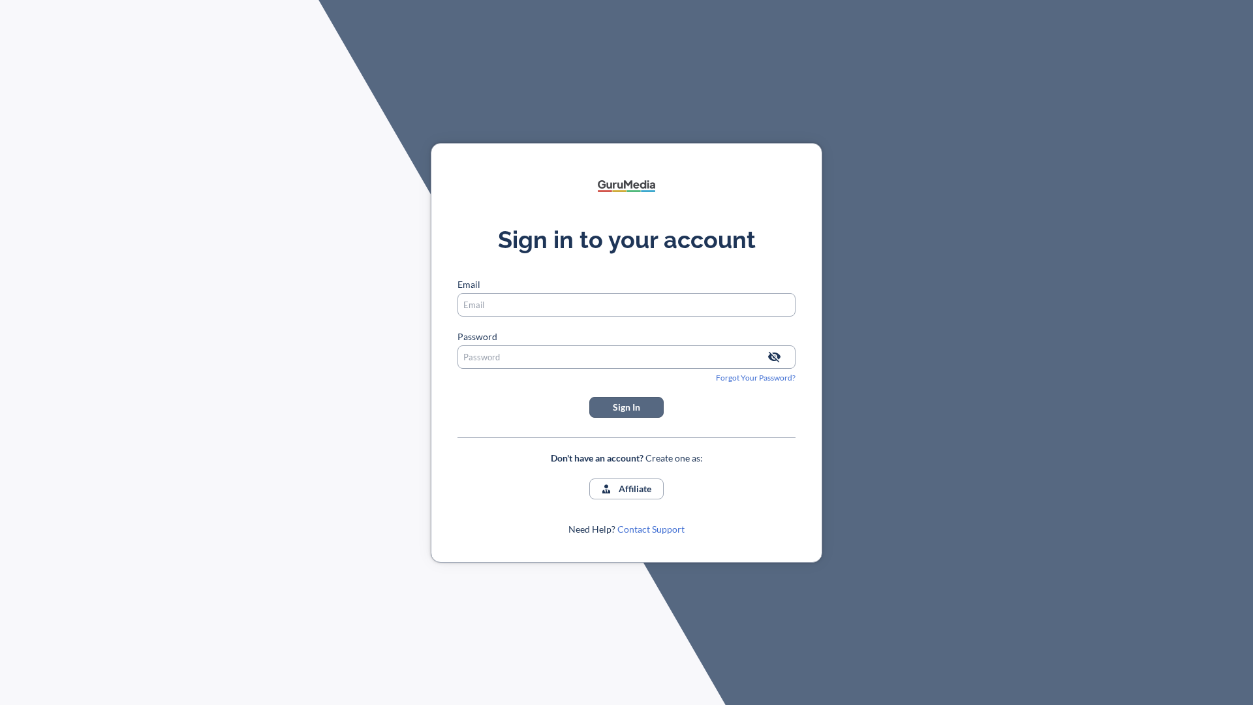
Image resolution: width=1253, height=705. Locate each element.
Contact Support (651, 529)
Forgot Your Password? (756, 378)
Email (468, 284)
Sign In (626, 407)
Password (477, 336)
